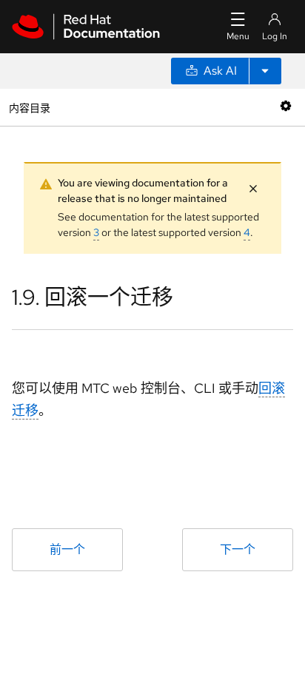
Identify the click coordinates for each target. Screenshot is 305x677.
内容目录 (29, 107)
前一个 (67, 549)
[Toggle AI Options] (265, 71)
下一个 (237, 549)
